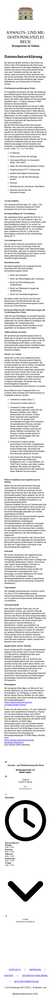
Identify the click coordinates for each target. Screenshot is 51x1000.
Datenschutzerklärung (35, 975)
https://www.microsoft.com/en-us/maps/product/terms (18, 703)
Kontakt (9, 975)
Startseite (15, 969)
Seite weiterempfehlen (26, 981)
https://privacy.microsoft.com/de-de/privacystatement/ (19, 741)
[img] (25, 13)
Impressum (35, 969)
